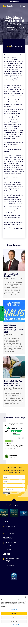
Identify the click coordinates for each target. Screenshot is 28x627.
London (7, 553)
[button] (26, 597)
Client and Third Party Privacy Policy (17, 624)
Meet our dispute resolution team (11, 275)
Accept (14, 613)
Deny (14, 617)
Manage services (13, 609)
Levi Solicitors (10, 27)
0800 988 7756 (14, 1)
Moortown (8, 537)
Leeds (6, 521)
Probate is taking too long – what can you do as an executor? (13, 383)
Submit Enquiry (6, 493)
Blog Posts (14, 29)
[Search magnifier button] (24, 11)
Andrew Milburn (11, 388)
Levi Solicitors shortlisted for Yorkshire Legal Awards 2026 (14, 328)
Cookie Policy (6, 624)
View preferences (14, 621)
